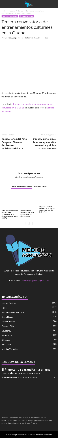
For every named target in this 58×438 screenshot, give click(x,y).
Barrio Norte (7, 335)
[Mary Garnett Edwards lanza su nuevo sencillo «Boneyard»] (29, 200)
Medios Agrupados (12, 38)
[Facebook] (5, 45)
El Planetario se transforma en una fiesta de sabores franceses (26, 371)
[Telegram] (33, 45)
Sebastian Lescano (9, 377)
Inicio (4, 11)
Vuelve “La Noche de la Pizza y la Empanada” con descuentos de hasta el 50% (10, 214)
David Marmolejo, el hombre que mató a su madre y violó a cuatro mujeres (44, 143)
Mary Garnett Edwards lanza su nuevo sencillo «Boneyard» (27, 213)
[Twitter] (12, 45)
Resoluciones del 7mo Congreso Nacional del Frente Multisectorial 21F (14, 143)
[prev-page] (27, 223)
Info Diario (6, 344)
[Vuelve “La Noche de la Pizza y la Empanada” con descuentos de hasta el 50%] (10, 200)
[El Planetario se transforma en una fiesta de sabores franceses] (29, 397)
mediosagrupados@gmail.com (35, 280)
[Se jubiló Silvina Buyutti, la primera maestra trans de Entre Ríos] (47, 198)
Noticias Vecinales (16, 11)
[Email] (26, 45)
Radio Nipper (7, 317)
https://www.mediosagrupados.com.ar (29, 177)
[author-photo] (29, 162)
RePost (5, 308)
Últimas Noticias (26, 16)
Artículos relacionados (22, 186)
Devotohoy (6, 331)
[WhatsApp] (19, 45)
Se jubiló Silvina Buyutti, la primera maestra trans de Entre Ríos (46, 209)
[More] (40, 45)
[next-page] (31, 223)
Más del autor (40, 186)
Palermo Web (8, 326)
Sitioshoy (6, 340)
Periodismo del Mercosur (13, 312)
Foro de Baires (8, 321)
